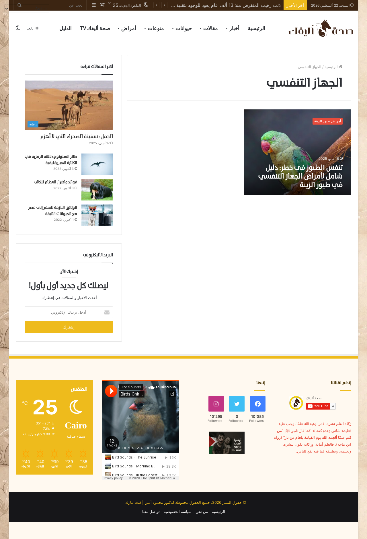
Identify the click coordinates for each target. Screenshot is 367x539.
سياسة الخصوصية (178, 511)
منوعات (156, 28)
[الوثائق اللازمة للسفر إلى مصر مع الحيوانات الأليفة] (97, 215)
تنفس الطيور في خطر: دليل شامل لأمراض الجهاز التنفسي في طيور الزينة (300, 177)
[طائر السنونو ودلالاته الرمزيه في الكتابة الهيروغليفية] (97, 164)
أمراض (128, 28)
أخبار (234, 28)
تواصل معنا (151, 511)
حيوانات (183, 28)
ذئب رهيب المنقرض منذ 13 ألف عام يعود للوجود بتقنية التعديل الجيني (214, 5)
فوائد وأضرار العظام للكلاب (55, 182)
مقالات (210, 28)
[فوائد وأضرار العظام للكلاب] (97, 189)
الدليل (65, 28)
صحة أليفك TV (95, 28)
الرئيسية (256, 28)
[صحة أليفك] (321, 28)
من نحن (202, 511)
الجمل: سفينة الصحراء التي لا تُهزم (76, 136)
